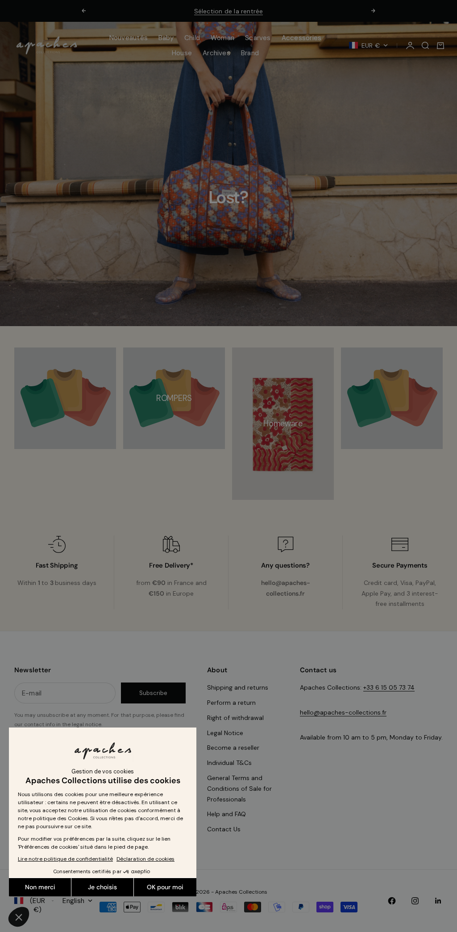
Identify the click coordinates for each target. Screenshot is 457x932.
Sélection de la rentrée (228, 11)
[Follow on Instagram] (415, 900)
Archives (216, 53)
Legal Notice (225, 733)
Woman (222, 37)
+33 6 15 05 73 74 (389, 687)
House (182, 53)
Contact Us (224, 829)
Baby (166, 37)
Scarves (258, 37)
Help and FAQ (226, 814)
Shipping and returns (237, 687)
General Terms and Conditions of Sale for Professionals (239, 788)
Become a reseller (233, 748)
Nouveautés (128, 37)
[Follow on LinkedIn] (438, 900)
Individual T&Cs (229, 763)
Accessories (301, 37)
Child (192, 37)
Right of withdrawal (235, 718)
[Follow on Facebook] (391, 900)
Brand (250, 53)
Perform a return (231, 703)
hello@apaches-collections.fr (343, 712)
